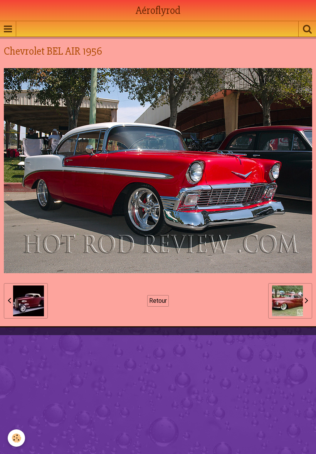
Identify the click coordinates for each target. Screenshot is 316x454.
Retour (158, 300)
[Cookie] (16, 438)
